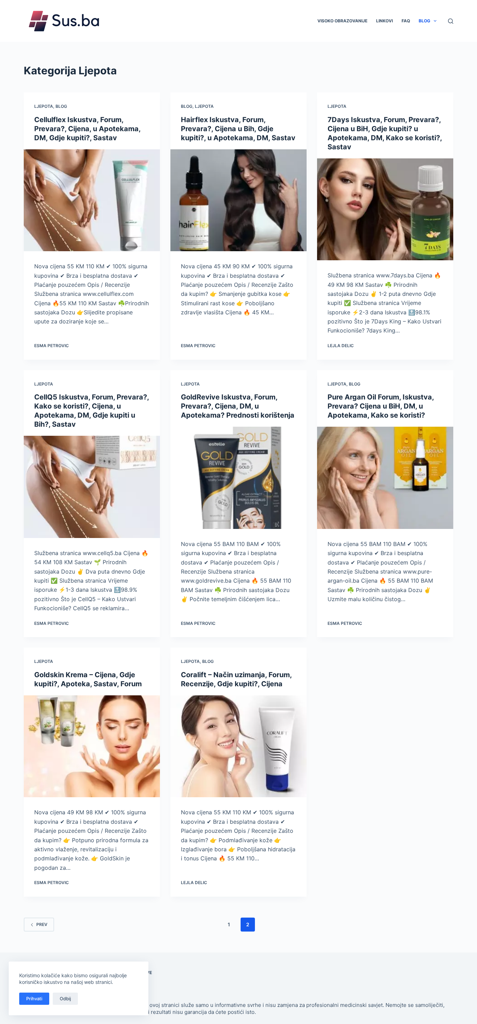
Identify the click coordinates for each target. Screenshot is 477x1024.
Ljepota (43, 106)
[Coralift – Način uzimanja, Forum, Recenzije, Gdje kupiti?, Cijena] (238, 746)
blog (61, 106)
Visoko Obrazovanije (342, 20)
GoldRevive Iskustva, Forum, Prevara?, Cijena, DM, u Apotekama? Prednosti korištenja (237, 406)
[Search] (450, 21)
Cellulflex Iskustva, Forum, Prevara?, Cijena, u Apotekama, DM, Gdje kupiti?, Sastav (87, 128)
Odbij (65, 998)
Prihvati (34, 998)
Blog (424, 20)
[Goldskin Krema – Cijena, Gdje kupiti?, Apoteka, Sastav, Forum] (92, 746)
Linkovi (384, 20)
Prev (41, 924)
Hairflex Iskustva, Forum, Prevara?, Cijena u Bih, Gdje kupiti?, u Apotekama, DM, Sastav (238, 128)
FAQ (406, 20)
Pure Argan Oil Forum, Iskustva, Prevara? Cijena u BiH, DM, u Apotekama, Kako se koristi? (381, 406)
